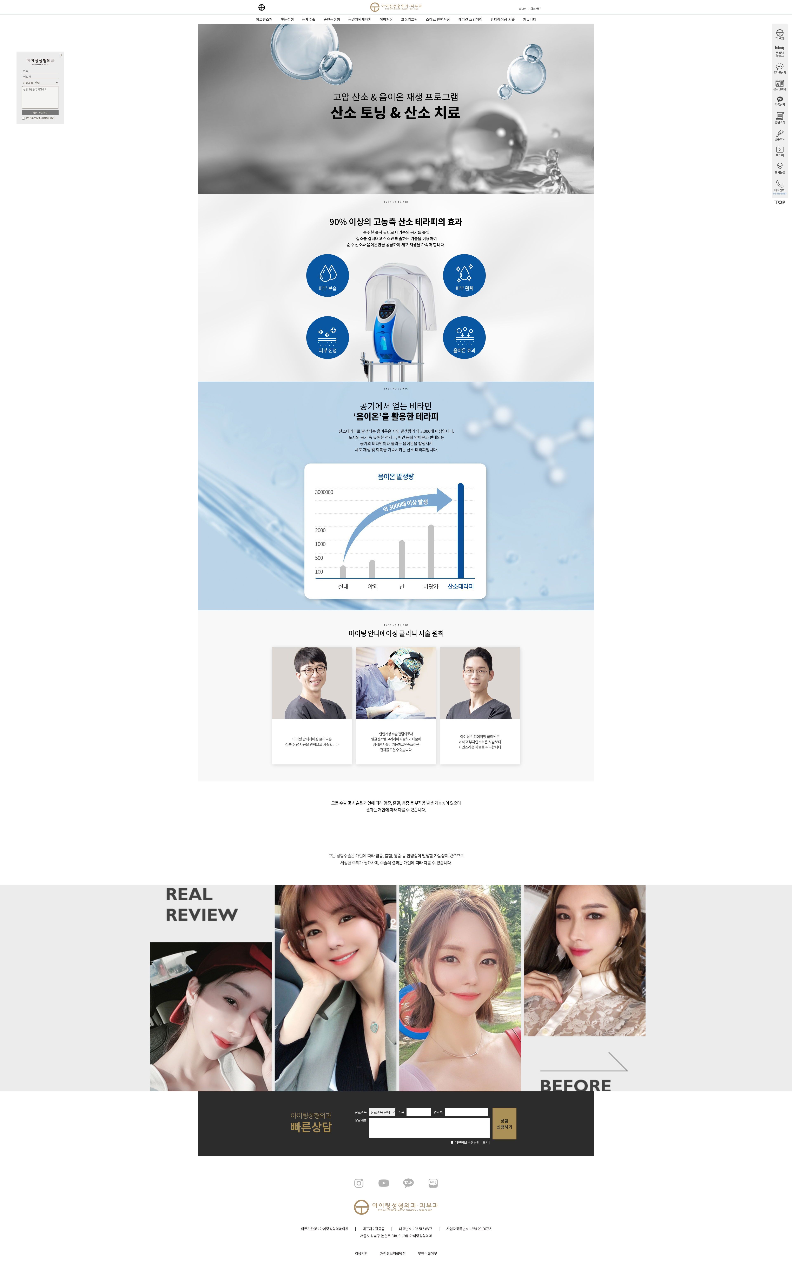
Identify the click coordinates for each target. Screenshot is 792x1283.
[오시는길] (780, 173)
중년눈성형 (332, 19)
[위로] (779, 203)
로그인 (523, 8)
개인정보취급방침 (393, 1253)
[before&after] (458, 988)
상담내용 (361, 1119)
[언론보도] (780, 139)
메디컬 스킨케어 (470, 19)
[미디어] (780, 155)
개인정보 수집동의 (467, 1142)
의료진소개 (264, 19)
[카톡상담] (780, 105)
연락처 (438, 1112)
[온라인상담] (779, 73)
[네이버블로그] (779, 56)
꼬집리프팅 (409, 19)
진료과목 (361, 1112)
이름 (401, 1112)
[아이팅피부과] (779, 39)
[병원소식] (780, 122)
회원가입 (535, 8)
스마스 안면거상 (438, 19)
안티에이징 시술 (503, 19)
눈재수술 (308, 19)
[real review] (334, 988)
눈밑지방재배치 (359, 19)
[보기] (52, 117)
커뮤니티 (529, 19)
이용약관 (361, 1253)
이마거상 (386, 19)
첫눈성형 (287, 19)
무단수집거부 (427, 1253)
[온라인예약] (779, 89)
